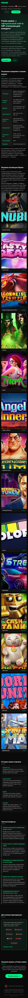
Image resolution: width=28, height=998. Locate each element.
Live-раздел (4, 8)
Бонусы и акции (22, 6)
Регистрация (5, 60)
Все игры (10, 8)
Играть (15, 60)
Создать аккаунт (13, 976)
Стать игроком (15, 11)
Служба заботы (17, 8)
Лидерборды (4, 6)
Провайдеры (12, 6)
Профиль (7, 11)
